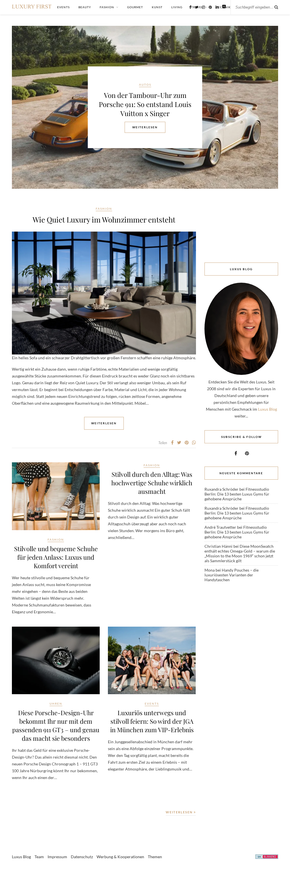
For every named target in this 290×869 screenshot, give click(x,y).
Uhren (56, 703)
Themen (155, 856)
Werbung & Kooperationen (120, 856)
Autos (145, 84)
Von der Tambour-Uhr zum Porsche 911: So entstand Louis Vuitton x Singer (145, 104)
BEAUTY (84, 7)
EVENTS (63, 7)
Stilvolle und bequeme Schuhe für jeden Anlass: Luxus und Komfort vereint (56, 557)
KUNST (157, 7)
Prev (20, 107)
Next (269, 107)
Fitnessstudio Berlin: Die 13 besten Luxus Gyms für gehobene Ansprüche (236, 494)
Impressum (57, 856)
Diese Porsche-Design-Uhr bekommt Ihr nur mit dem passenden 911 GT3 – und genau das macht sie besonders (55, 725)
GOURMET (135, 7)
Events (152, 703)
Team (39, 856)
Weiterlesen (145, 127)
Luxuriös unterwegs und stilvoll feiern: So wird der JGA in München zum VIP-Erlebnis (152, 721)
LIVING (176, 7)
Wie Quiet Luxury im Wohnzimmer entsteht (104, 219)
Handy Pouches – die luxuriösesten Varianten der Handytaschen (231, 575)
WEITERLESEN (180, 812)
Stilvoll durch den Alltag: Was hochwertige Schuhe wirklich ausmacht (151, 483)
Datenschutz (82, 856)
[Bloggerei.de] (266, 857)
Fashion (104, 208)
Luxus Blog (267, 409)
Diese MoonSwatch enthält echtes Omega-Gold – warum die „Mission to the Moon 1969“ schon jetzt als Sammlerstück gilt (239, 553)
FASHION (107, 7)
